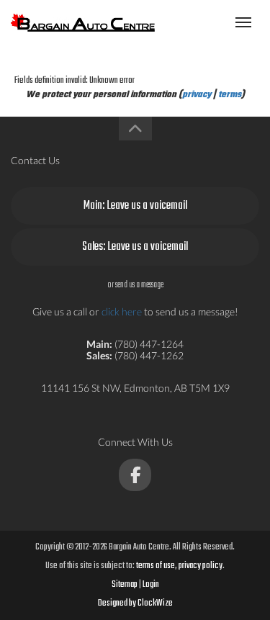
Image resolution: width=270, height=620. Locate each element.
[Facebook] (135, 475)
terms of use (155, 566)
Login (151, 585)
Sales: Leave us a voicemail (135, 247)
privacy (196, 95)
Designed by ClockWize (135, 603)
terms (229, 95)
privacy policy (200, 566)
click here (122, 311)
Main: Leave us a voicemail (135, 206)
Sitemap (125, 585)
